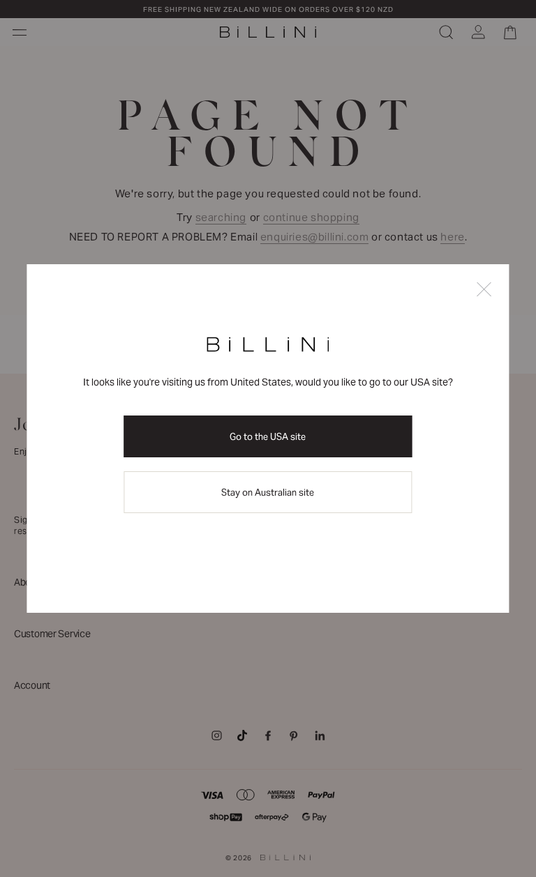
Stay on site (267, 492)
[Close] (484, 290)
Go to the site (268, 437)
